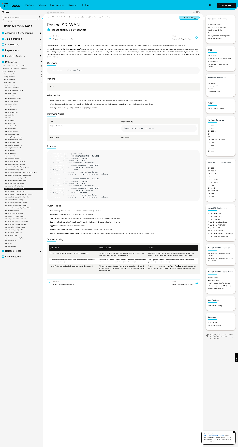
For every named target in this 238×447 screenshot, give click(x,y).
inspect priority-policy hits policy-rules (17, 197)
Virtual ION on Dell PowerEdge (218, 236)
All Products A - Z (214, 322)
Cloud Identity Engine (215, 30)
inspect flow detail (10, 128)
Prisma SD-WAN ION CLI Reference (221, 337)
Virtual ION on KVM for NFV (217, 225)
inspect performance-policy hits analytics (18, 175)
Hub (209, 33)
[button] (236, 357)
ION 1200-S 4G (213, 179)
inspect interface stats (12, 134)
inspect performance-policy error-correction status (21, 172)
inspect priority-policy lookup (14, 200)
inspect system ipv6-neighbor (14, 238)
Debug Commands (9, 79)
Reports (210, 89)
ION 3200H (211, 188)
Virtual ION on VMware (215, 231)
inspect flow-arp (10, 123)
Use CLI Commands (8, 71)
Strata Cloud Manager (215, 24)
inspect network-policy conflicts (15, 161)
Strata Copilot (227, 5)
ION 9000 (211, 148)
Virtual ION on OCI (214, 228)
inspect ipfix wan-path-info (13, 145)
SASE (211, 335)
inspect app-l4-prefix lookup (14, 90)
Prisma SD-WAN (57, 17)
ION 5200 (211, 142)
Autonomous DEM (214, 91)
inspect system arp (11, 235)
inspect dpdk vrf (10, 115)
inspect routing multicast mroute (15, 227)
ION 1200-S (212, 131)
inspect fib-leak (10, 120)
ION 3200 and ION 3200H (216, 140)
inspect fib (8, 118)
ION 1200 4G (212, 171)
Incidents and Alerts (214, 86)
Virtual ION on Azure (215, 216)
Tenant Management (215, 38)
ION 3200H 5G (213, 191)
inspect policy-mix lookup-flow (14, 186)
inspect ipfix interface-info (13, 148)
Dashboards (212, 83)
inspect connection (11, 104)
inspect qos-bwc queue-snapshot (15, 219)
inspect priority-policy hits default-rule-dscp (18, 194)
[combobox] (21, 17)
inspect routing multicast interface (15, 224)
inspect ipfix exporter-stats (13, 137)
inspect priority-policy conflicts (14, 189)
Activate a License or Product (217, 27)
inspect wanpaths (10, 246)
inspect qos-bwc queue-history (14, 216)
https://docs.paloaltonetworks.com (214, 435)
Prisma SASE (229, 335)
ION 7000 (211, 145)
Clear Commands (9, 74)
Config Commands (9, 77)
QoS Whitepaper (213, 280)
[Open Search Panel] (210, 5)
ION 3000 (211, 137)
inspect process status (12, 210)
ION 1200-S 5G (213, 182)
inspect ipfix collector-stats (13, 139)
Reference (220, 335)
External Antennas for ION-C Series (220, 286)
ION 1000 (211, 125)
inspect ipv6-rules (10, 153)
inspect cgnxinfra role (11, 101)
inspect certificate (10, 96)
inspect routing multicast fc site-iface (16, 221)
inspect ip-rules (10, 150)
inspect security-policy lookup (14, 230)
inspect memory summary (13, 159)
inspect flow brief (10, 126)
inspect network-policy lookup (14, 170)
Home (49, 17)
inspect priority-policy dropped (14, 191)
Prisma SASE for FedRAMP (216, 108)
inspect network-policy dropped (15, 164)
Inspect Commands (9, 85)
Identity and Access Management (219, 36)
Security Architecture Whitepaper (219, 283)
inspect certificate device (13, 98)
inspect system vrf (10, 240)
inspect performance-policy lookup (16, 180)
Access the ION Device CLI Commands (14, 68)
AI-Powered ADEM (214, 61)
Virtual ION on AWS (214, 213)
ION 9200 (211, 151)
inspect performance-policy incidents (16, 178)
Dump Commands (9, 82)
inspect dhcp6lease (11, 109)
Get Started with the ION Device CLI (13, 66)
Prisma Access (212, 55)
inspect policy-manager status (14, 183)
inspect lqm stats (10, 156)
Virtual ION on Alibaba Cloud (217, 222)
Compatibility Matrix (214, 325)
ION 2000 (211, 134)
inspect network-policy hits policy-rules (17, 167)
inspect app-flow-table (12, 88)
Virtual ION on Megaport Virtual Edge (220, 233)
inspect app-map (10, 93)
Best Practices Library (215, 306)
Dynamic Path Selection (216, 289)
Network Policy (213, 277)
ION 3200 (211, 185)
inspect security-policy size (13, 232)
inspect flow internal (11, 131)
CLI (215, 335)
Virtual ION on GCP (214, 219)
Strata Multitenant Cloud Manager (219, 58)
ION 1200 (211, 128)
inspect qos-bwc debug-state (14, 213)
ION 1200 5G (212, 174)
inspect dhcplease (10, 107)
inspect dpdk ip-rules (11, 112)
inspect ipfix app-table (12, 142)
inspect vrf (8, 243)
